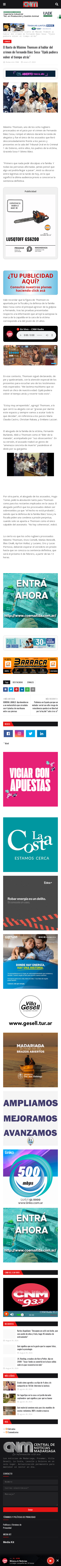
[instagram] (19, 733)
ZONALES (15, 32)
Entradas (11, 1428)
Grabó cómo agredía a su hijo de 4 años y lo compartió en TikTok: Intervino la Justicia (34, 1384)
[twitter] (30, 733)
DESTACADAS (18, 682)
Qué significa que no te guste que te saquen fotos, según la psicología (36, 1348)
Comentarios (13, 1432)
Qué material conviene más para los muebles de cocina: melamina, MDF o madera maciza (36, 1409)
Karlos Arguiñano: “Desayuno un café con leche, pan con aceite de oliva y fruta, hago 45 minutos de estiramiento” (37, 1333)
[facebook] (8, 733)
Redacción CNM (12, 62)
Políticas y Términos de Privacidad (12, 1526)
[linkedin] (41, 733)
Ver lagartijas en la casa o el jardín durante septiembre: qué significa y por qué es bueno (34, 1396)
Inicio (6, 32)
